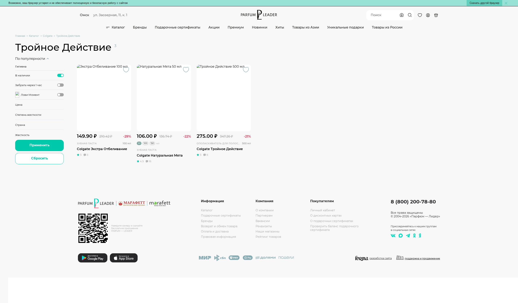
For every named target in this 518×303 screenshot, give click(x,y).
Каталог (118, 27)
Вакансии (263, 221)
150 (152, 143)
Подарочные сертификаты (177, 27)
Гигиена (21, 66)
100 (145, 143)
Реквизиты (264, 226)
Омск (84, 15)
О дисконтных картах (326, 215)
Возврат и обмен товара (219, 226)
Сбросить (39, 158)
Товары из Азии (305, 27)
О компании (265, 210)
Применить (40, 145)
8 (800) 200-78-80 (413, 202)
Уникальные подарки (345, 27)
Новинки (259, 27)
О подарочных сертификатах (331, 221)
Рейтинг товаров (268, 237)
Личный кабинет (322, 210)
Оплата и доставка (215, 231)
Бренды (140, 27)
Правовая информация (218, 237)
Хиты (279, 27)
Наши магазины (267, 231)
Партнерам (264, 215)
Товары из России (387, 27)
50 (139, 143)
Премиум (236, 27)
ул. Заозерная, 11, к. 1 (110, 15)
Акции (214, 27)
